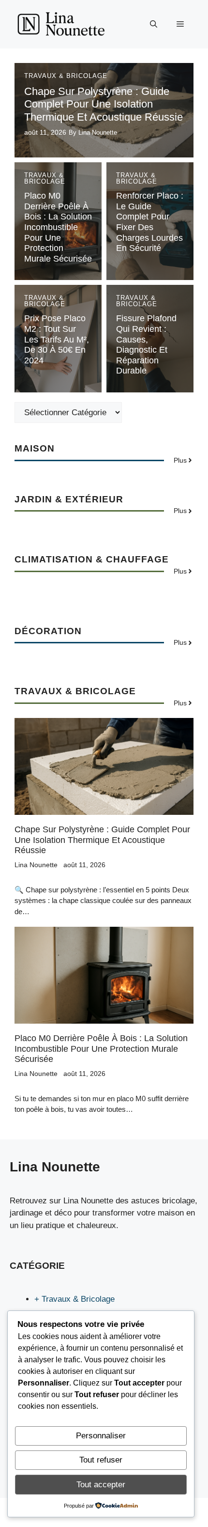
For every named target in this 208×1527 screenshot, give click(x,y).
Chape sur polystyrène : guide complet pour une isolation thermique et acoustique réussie (103, 104)
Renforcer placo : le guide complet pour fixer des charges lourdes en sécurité (149, 222)
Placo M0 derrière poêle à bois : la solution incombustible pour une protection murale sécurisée (58, 227)
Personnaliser (101, 1435)
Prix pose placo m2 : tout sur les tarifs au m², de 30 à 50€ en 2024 (56, 339)
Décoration (48, 631)
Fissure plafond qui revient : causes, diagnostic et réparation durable (146, 344)
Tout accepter (100, 1484)
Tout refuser (100, 1460)
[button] (153, 24)
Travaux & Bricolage (65, 76)
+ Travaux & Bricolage (74, 1299)
